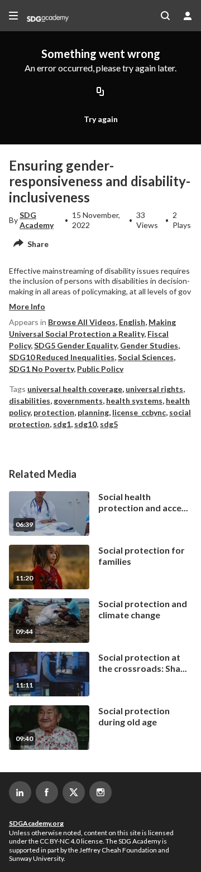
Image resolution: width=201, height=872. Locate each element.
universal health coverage (74, 389)
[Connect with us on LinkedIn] (20, 792)
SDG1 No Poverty (41, 369)
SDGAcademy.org (36, 823)
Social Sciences (146, 357)
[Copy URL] (100, 92)
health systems (134, 400)
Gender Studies (149, 345)
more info (27, 306)
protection (54, 412)
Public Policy (100, 369)
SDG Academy (37, 220)
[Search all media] (165, 16)
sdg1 (62, 424)
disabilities (29, 400)
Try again (101, 119)
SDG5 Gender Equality (75, 345)
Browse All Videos (82, 322)
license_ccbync (139, 412)
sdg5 (109, 424)
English (132, 322)
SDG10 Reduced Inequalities (61, 357)
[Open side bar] (13, 16)
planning (93, 412)
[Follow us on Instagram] (100, 792)
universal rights (154, 389)
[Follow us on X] (74, 792)
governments (78, 400)
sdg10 (85, 424)
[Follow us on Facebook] (47, 792)
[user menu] (188, 16)
